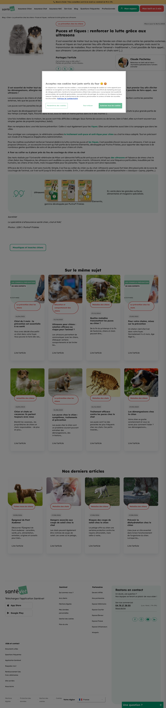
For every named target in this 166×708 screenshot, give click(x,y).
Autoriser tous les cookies (110, 105)
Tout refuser (88, 105)
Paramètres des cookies (56, 105)
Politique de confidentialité (67, 98)
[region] (84, 92)
